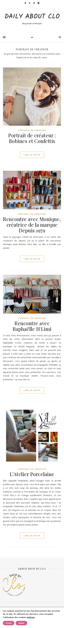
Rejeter (21, 623)
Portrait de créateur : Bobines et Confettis (32, 138)
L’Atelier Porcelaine (32, 474)
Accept (8, 623)
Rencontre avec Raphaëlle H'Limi (32, 326)
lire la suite (32, 154)
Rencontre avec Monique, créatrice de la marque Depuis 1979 (32, 225)
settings (31, 617)
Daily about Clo (32, 16)
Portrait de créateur (32, 130)
